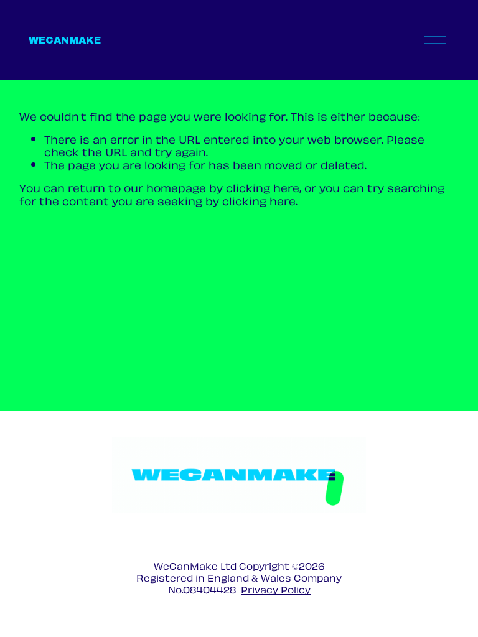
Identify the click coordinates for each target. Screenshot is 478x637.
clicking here (262, 187)
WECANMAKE (65, 40)
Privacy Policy (276, 589)
